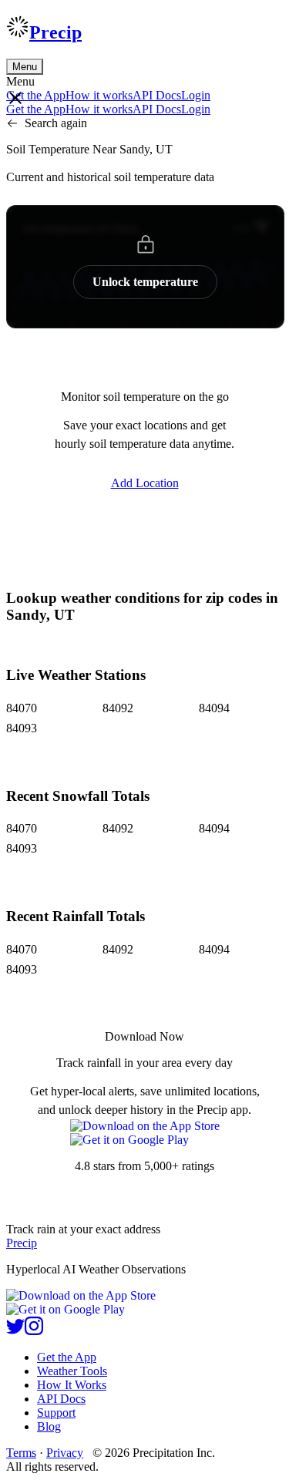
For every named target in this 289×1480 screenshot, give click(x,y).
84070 (21, 708)
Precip (55, 32)
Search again (56, 123)
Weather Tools (72, 1370)
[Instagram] (34, 1330)
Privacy (64, 1452)
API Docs (157, 95)
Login (195, 95)
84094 (214, 708)
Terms (21, 1452)
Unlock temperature (145, 281)
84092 (117, 708)
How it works (99, 95)
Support (56, 1412)
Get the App (66, 1357)
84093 (21, 728)
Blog (49, 1426)
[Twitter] (15, 1330)
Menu (24, 66)
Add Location (145, 482)
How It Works (71, 1384)
